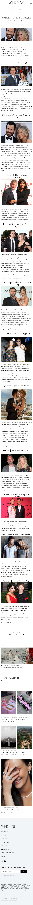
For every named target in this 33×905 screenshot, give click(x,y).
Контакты (4, 845)
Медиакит (4, 835)
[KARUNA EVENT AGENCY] (16, 666)
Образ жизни (16, 9)
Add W (3, 856)
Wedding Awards (6, 849)
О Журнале (4, 831)
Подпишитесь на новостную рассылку (14, 867)
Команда (4, 838)
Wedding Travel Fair (8, 852)
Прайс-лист (5, 842)
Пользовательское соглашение (9, 898)
